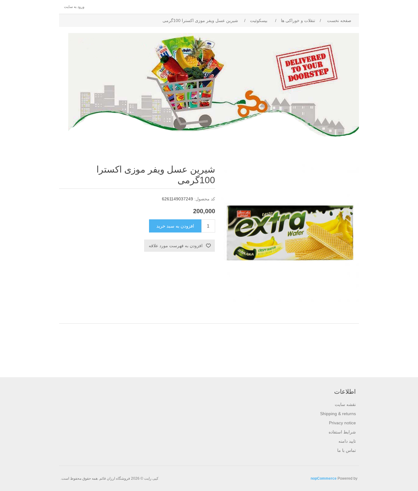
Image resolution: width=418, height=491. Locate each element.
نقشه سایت (345, 404)
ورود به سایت (74, 7)
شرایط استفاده (342, 432)
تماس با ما (346, 450)
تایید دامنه (347, 441)
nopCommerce (324, 478)
